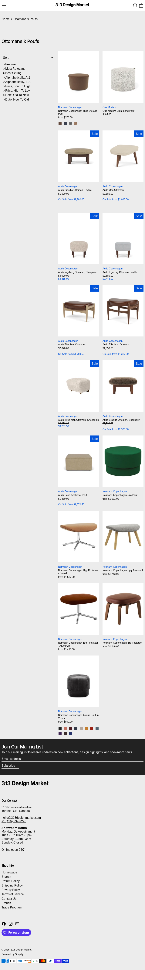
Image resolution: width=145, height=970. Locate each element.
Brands (6, 903)
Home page (9, 872)
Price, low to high (18, 86)
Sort (5, 57)
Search (6, 876)
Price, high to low (18, 90)
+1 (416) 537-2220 (14, 821)
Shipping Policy (12, 885)
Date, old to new (17, 95)
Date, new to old (17, 99)
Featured (11, 64)
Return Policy (11, 881)
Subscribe (8, 765)
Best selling (13, 73)
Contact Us (9, 898)
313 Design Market (21, 949)
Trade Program (12, 907)
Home (6, 19)
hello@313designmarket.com (21, 817)
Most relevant (15, 68)
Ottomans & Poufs (25, 19)
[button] (135, 5)
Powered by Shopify (12, 954)
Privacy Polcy (11, 889)
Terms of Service (13, 894)
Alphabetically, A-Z (17, 77)
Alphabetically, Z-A (18, 81)
